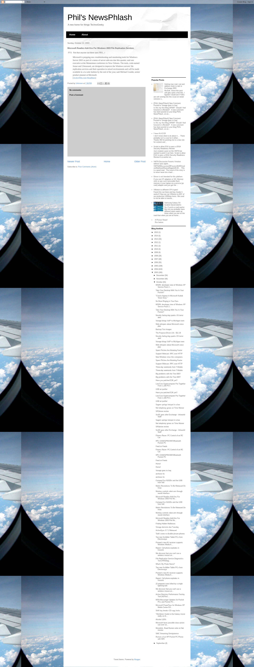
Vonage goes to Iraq (163, 470)
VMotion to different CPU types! (166, 190)
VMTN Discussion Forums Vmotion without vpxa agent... (167, 163)
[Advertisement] (168, 59)
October (159, 282)
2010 (156, 249)
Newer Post (73, 161)
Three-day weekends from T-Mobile (169, 367)
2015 (156, 232)
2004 (156, 269)
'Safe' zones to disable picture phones (170, 534)
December (160, 275)
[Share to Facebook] (106, 83)
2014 (156, 236)
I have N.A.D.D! (160, 133)
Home (72, 35)
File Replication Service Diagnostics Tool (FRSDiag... (169, 560)
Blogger (137, 659)
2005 (156, 266)
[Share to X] (103, 83)
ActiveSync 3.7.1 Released (166, 530)
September (160, 643)
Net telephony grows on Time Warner (170, 408)
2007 (156, 259)
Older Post (140, 161)
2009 (156, 252)
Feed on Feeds (161, 446)
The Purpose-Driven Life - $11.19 (168, 333)
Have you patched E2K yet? (166, 380)
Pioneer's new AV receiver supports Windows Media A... (169, 544)
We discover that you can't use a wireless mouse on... (168, 554)
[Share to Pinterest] (108, 83)
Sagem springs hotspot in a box (168, 405)
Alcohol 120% (161, 619)
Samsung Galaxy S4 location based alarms (172, 204)
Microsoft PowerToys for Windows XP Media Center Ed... (170, 606)
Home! (158, 464)
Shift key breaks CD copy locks (168, 611)
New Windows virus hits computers (169, 357)
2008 (156, 256)
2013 (156, 239)
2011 (156, 246)
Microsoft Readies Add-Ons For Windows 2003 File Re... (168, 498)
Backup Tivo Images (164, 329)
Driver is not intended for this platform (168, 177)
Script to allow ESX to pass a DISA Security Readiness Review (167, 148)
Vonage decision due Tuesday (167, 527)
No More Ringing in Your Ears (167, 301)
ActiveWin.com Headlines (84, 78)
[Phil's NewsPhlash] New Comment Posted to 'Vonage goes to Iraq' (167, 104)
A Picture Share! (161, 220)
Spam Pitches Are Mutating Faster (169, 350)
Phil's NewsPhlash (99, 17)
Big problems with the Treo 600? (168, 374)
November (160, 279)
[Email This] (98, 83)
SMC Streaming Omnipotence (167, 634)
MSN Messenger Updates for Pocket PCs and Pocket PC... (170, 601)
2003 (156, 272)
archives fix (160, 474)
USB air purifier (161, 389)
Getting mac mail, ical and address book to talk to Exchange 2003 (174, 86)
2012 (156, 242)
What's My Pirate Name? (165, 564)
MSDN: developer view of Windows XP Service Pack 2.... (170, 286)
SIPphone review (162, 411)
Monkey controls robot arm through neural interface (169, 492)
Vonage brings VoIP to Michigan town (170, 321)
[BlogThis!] (101, 83)
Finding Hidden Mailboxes (165, 524)
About (85, 35)
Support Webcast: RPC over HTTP (169, 354)
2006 (156, 262)
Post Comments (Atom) (87, 167)
